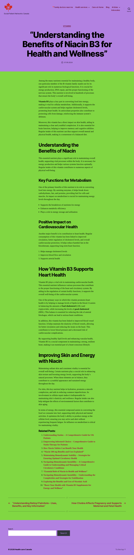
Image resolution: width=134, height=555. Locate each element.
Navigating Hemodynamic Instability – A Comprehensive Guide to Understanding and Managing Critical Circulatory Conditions (68, 465)
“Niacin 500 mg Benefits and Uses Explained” (63, 451)
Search (10, 529)
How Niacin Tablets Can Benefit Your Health (63, 448)
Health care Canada (23, 549)
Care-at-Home (97, 7)
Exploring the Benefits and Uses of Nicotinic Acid (65, 481)
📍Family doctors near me (62, 7)
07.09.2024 (68, 62)
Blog (107, 7)
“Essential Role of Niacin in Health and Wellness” (65, 471)
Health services (81, 7)
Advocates (115, 10)
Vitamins (67, 26)
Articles (115, 7)
